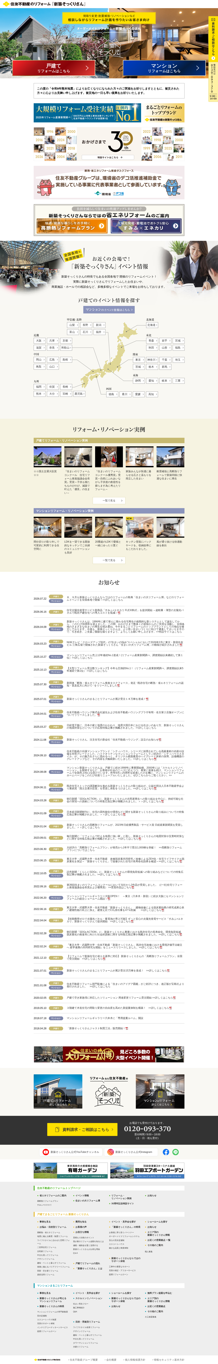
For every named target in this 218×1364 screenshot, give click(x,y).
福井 (98, 332)
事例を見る (45, 1221)
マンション (164, 68)
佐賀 (52, 386)
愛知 (151, 380)
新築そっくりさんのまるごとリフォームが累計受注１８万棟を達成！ (106, 699)
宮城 (177, 340)
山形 (164, 347)
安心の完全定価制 (116, 1240)
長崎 (65, 386)
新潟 (98, 325)
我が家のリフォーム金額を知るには (88, 1241)
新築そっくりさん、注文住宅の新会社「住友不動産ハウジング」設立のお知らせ (113, 739)
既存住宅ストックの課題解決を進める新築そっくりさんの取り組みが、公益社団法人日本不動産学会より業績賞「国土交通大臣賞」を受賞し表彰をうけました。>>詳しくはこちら (125, 787)
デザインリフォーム (45, 1259)
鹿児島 (79, 393)
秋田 (151, 347)
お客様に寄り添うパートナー (121, 1232)
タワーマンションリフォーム (85, 1343)
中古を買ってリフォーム (47, 1255)
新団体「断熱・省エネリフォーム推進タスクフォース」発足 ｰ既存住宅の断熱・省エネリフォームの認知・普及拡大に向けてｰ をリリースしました (125, 684)
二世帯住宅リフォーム (46, 1247)
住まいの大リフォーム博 (87, 1200)
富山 (72, 332)
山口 (52, 366)
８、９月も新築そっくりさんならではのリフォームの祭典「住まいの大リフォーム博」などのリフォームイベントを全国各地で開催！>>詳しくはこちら (125, 598)
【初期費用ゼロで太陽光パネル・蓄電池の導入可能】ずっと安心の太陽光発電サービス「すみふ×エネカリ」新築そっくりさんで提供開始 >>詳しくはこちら (125, 920)
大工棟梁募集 (150, 1317)
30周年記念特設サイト (122, 1203)
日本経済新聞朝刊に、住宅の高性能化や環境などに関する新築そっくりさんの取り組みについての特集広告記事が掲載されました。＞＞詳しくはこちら (125, 813)
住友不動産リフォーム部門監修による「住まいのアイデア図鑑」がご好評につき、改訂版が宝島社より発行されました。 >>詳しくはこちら (125, 985)
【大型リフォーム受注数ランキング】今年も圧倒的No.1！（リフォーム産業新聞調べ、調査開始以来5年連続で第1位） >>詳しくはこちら (125, 669)
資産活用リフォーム (45, 1275)
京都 (65, 340)
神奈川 (151, 359)
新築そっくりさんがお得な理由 (86, 1249)
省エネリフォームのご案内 (53, 1195)
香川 (124, 394)
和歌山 (65, 347)
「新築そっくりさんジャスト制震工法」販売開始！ (96, 1028)
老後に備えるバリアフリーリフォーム (53, 1267)
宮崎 (65, 393)
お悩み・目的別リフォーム (53, 1227)
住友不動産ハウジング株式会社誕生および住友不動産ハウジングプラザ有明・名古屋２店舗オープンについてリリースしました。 (125, 713)
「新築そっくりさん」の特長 (125, 1227)
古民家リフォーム (45, 1251)
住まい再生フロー (80, 1304)
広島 (52, 359)
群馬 (164, 366)
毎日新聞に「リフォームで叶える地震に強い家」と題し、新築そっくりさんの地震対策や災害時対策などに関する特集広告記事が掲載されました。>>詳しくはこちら (125, 837)
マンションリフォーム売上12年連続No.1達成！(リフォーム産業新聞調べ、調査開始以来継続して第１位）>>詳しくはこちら (125, 656)
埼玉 (177, 359)
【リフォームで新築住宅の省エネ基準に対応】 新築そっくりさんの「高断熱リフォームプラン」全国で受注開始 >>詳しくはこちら (124, 957)
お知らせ (151, 1195)
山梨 (72, 325)
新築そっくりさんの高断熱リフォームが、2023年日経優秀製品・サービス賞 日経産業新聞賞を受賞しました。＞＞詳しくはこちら (125, 826)
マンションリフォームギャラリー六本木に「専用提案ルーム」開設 (105, 1018)
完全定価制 (42, 1316)
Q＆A (75, 1253)
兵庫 (52, 340)
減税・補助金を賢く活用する (85, 1245)
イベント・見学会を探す (123, 1221)
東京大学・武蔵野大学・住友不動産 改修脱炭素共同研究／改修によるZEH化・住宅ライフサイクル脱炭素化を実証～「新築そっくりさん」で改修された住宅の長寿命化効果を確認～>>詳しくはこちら (125, 860)
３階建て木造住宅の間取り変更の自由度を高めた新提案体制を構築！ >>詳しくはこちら (118, 1008)
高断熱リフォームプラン (47, 1201)
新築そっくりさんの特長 (52, 1306)
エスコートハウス (116, 1244)
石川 (85, 332)
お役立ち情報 (82, 1232)
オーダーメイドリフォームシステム (124, 1236)
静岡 (138, 380)
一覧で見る (109, 500)
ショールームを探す (157, 1221)
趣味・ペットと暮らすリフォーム (51, 1263)
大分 (52, 393)
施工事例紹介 (79, 1308)
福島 (177, 347)
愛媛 (138, 394)
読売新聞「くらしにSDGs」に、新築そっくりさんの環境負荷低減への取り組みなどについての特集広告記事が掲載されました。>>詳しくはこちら (125, 873)
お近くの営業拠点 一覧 (158, 1240)
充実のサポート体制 (45, 1323)
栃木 (151, 366)
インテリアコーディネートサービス (52, 1327)
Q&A (75, 1312)
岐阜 (164, 380)
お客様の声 (81, 1227)
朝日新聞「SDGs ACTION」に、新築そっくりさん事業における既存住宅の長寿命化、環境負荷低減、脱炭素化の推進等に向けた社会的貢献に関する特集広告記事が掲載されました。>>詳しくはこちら (125, 933)
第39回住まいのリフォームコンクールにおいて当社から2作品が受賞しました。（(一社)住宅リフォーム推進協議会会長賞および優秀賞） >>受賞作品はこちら (124, 886)
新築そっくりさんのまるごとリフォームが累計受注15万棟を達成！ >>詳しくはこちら (117, 970)
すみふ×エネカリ (44, 1205)
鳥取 (38, 366)
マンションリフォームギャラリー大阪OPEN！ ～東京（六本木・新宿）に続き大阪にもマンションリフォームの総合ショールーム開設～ (125, 897)
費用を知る (81, 1221)
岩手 (164, 340)
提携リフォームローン (118, 1274)
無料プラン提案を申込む (159, 1293)
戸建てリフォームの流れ (87, 1263)
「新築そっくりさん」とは (88, 1268)
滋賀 (38, 347)
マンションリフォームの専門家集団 (52, 1312)
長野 (85, 325)
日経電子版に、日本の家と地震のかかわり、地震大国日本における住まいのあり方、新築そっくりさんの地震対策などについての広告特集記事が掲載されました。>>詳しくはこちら (125, 726)
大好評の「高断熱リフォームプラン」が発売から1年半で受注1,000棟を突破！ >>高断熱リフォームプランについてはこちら (124, 848)
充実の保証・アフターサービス (122, 1270)
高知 (151, 394)
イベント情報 (82, 1195)
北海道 (151, 325)
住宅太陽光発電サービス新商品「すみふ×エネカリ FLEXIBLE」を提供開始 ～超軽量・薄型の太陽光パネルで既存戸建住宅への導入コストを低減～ (125, 611)
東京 (138, 359)
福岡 (38, 386)
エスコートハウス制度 (46, 1320)
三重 (177, 380)
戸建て (53, 68)
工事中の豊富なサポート (119, 1267)
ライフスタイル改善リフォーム (86, 1327)
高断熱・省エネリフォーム (48, 1232)
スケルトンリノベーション (88, 1298)
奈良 (52, 347)
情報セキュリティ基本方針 (169, 1359)
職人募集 (149, 1252)
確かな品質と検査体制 (118, 1248)
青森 (151, 340)
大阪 (38, 340)
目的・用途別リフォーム (87, 1321)
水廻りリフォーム (80, 1347)
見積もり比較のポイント (83, 1237)
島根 (65, 359)
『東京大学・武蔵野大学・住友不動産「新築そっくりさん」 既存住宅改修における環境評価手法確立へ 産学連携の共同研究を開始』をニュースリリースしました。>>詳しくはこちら (124, 946)
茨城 (138, 366)
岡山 (38, 359)
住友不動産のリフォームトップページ (59, 1188)
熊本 (38, 393)
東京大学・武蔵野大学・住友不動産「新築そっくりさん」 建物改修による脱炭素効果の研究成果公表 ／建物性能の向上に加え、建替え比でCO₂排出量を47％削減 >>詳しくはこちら (127, 908)
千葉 (164, 359)
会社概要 (111, 1359)
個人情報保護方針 (135, 1359)
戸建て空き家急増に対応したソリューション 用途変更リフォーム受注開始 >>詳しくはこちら (120, 997)
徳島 (111, 394)
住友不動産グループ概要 (84, 1359)
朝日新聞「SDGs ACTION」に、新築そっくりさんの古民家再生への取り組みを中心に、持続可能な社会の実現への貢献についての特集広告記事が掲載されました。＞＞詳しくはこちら (125, 800)
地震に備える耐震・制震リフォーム (52, 1236)
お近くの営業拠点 (156, 1306)
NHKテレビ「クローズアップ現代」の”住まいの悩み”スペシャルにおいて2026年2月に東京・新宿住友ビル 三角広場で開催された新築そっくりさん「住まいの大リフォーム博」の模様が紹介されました (125, 643)
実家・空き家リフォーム (47, 1271)
